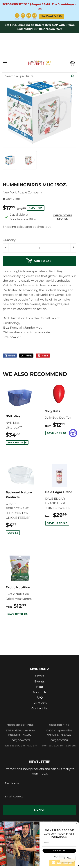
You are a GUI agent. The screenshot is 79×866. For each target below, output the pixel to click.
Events (39, 681)
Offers (39, 676)
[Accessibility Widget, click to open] (73, 433)
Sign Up (39, 809)
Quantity (9, 240)
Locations (40, 703)
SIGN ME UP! (59, 851)
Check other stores (62, 217)
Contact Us (39, 708)
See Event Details (51, 16)
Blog (39, 687)
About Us (39, 692)
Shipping (9, 226)
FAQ (40, 697)
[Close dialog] (77, 824)
